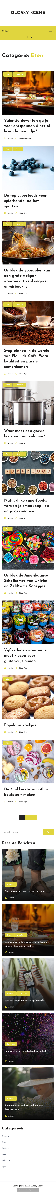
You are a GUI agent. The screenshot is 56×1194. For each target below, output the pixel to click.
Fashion (10, 884)
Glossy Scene (28, 13)
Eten (8, 74)
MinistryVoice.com (31, 1190)
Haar (4, 1154)
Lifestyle (19, 74)
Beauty (5, 1136)
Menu (5, 31)
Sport (18, 149)
